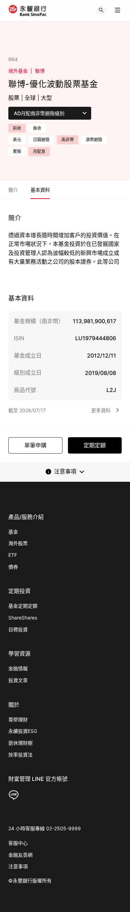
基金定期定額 (22, 606)
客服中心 (18, 843)
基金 (13, 532)
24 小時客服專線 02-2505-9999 (44, 828)
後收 (37, 128)
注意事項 (18, 866)
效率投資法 (20, 755)
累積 (17, 151)
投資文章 (18, 680)
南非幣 (67, 139)
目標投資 (18, 629)
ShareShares (22, 618)
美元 (17, 139)
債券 (13, 567)
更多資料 (101, 410)
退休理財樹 (20, 743)
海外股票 (18, 543)
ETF (12, 555)
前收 (17, 128)
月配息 (39, 151)
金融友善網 (20, 855)
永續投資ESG (22, 731)
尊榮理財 (18, 719)
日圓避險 (41, 139)
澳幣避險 (94, 139)
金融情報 (18, 668)
